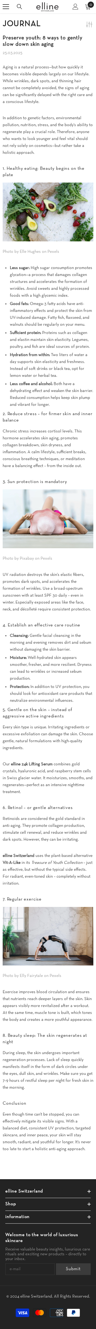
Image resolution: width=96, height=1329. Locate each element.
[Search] (19, 6)
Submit (73, 1269)
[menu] (6, 6)
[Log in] (75, 7)
